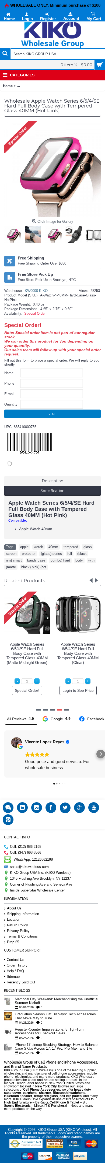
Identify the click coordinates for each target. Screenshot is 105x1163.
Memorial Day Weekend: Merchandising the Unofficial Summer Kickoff (56, 1001)
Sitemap (13, 977)
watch (38, 547)
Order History (17, 965)
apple (24, 547)
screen (11, 554)
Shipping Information (23, 914)
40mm (53, 547)
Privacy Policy (18, 931)
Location (13, 919)
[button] (4, 754)
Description (52, 480)
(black (82, 554)
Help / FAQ (15, 971)
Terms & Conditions (22, 936)
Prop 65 (13, 942)
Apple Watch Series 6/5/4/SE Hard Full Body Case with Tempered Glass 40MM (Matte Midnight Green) (27, 653)
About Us (14, 908)
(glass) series (51, 554)
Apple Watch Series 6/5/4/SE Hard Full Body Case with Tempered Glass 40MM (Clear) (78, 653)
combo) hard (60, 560)
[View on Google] (16, 742)
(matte (11, 567)
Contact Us (15, 960)
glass (87, 547)
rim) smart (14, 560)
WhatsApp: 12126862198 (33, 859)
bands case (36, 560)
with (91, 560)
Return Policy (17, 925)
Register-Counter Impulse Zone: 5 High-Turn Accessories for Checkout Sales (49, 1031)
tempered (71, 547)
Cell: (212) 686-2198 (25, 847)
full (69, 554)
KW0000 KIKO (36, 291)
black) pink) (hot (33, 567)
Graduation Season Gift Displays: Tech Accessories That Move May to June (55, 1016)
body (79, 560)
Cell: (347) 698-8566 (25, 852)
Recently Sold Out (21, 982)
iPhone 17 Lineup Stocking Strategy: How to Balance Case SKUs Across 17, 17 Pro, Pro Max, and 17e (56, 1046)
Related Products (24, 580)
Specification (52, 490)
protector (29, 554)
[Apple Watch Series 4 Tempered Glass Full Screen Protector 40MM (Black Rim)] (14, 233)
